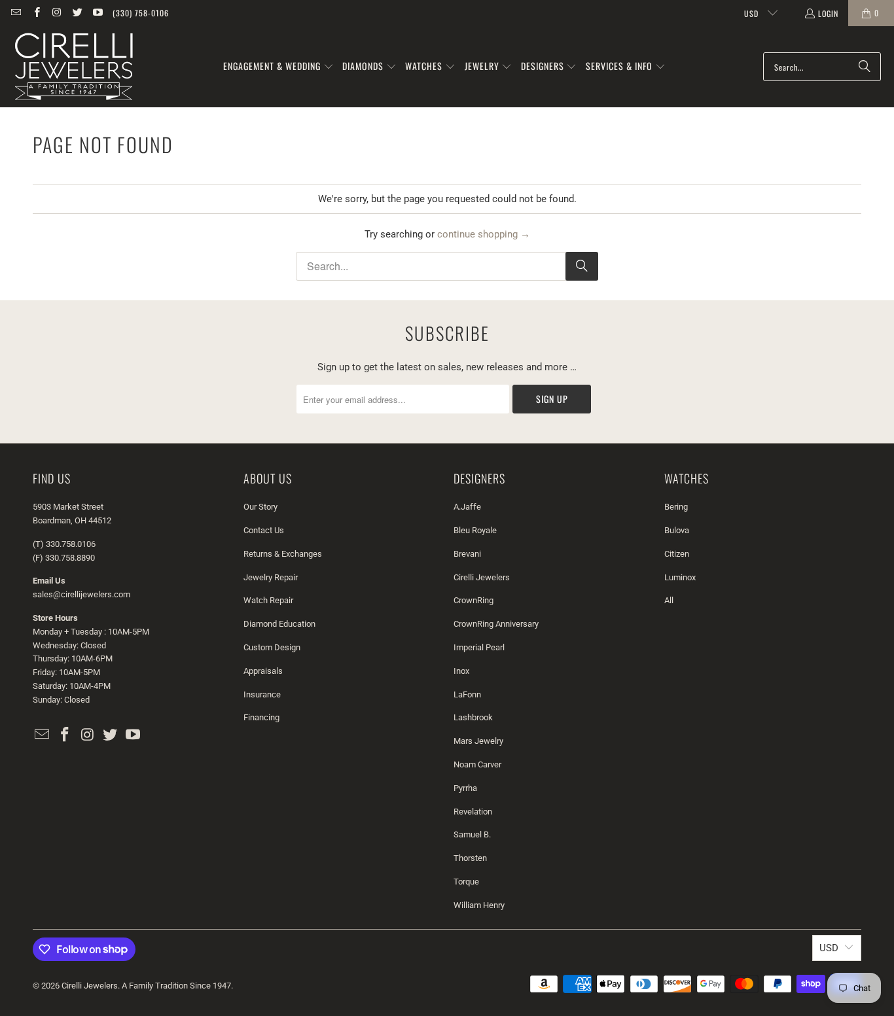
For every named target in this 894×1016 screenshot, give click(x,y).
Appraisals (263, 671)
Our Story (260, 507)
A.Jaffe (467, 507)
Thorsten (470, 858)
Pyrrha (465, 788)
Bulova (676, 530)
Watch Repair (268, 600)
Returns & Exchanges (282, 554)
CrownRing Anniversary (496, 624)
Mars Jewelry (478, 741)
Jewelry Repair (270, 577)
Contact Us (263, 530)
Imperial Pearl (479, 647)
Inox (461, 671)
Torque (466, 881)
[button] (278, 66)
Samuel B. (472, 834)
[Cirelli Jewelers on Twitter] (76, 12)
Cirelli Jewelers (482, 577)
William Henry (479, 905)
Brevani (467, 554)
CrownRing (473, 600)
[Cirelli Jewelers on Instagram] (56, 12)
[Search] (864, 66)
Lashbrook (473, 717)
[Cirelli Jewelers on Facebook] (35, 12)
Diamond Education (279, 624)
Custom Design (271, 647)
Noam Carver (477, 764)
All (668, 600)
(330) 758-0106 (141, 12)
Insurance (262, 694)
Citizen (676, 554)
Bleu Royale (475, 530)
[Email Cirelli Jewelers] (15, 12)
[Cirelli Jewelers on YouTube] (97, 12)
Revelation (473, 811)
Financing (261, 717)
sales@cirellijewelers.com (81, 594)
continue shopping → (483, 234)
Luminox (680, 577)
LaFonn (467, 694)
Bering (676, 507)
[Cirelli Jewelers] (73, 67)
